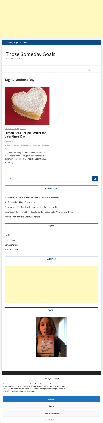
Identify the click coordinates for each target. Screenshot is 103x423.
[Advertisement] (51, 19)
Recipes (23, 128)
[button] (99, 378)
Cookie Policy (50, 420)
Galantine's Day (25, 146)
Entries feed (10, 240)
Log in (7, 235)
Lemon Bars (36, 146)
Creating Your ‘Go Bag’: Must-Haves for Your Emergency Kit (31, 207)
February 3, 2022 (12, 142)
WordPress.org (11, 249)
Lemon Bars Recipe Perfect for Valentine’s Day (25, 134)
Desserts (16, 146)
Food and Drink (12, 128)
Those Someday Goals (30, 54)
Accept (51, 399)
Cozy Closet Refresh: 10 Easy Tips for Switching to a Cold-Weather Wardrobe (39, 212)
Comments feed (11, 245)
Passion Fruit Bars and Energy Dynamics (22, 216)
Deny (51, 406)
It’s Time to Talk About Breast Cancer (21, 202)
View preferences (51, 413)
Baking (9, 146)
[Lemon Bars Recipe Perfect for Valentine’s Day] (27, 106)
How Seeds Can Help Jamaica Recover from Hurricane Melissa (32, 197)
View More (12, 163)
